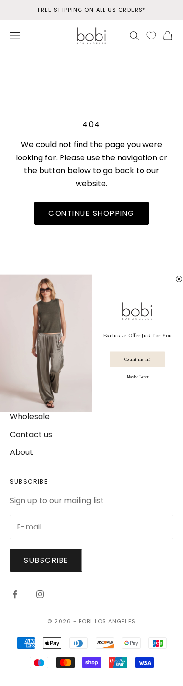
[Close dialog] (179, 279)
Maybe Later (137, 376)
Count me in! (137, 358)
